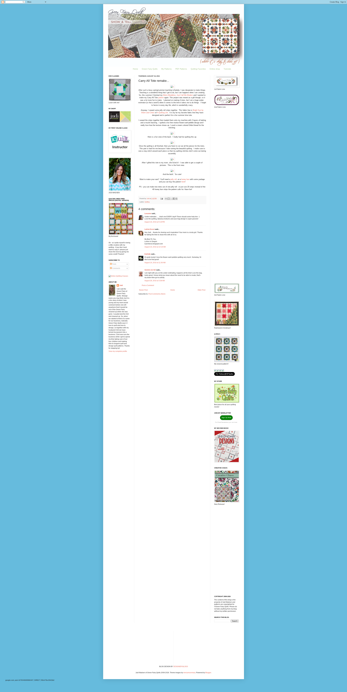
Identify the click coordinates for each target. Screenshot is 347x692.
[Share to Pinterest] (176, 198)
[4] (172, 159)
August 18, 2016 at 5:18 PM (154, 222)
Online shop (215, 69)
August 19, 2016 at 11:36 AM (155, 263)
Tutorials (227, 69)
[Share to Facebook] (173, 198)
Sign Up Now (226, 418)
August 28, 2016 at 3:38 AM (154, 281)
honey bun (185, 179)
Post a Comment (148, 285)
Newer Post (143, 290)
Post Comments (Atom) (156, 294)
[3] (172, 143)
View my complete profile (118, 351)
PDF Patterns (181, 69)
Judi (121, 285)
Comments (116, 268)
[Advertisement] (226, 153)
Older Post (201, 290)
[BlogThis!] (168, 198)
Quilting (147, 202)
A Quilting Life (162, 113)
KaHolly (147, 254)
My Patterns (166, 69)
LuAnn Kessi (149, 229)
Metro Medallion (169, 95)
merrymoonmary (189, 673)
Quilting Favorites (198, 69)
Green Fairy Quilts (150, 69)
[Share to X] (171, 198)
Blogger (208, 673)
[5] (172, 171)
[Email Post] (161, 198)
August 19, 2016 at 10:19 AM (155, 247)
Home (135, 69)
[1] (172, 87)
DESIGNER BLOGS (180, 666)
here (183, 182)
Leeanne (147, 213)
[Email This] (166, 198)
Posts (114, 264)
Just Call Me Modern (185, 95)
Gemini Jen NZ (150, 270)
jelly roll (174, 179)
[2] (172, 133)
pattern (161, 98)
